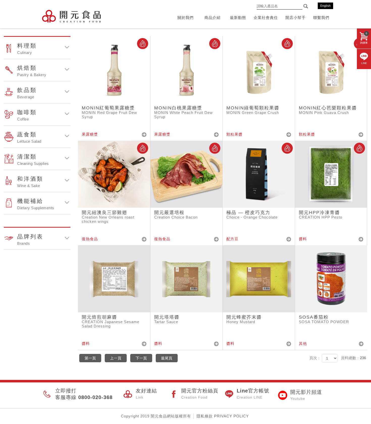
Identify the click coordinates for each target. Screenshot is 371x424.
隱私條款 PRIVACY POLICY (223, 416)
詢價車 (364, 38)
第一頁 (90, 358)
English (325, 6)
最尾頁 (166, 358)
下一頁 (141, 358)
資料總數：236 (353, 358)
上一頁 (115, 358)
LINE (364, 63)
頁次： (315, 358)
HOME (71, 16)
